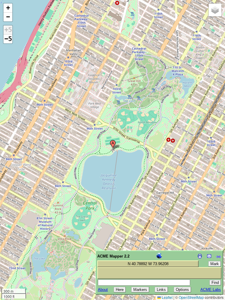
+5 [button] (8, 29)
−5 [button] (8, 38)
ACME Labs (210, 289)
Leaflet (167, 297)
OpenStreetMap (191, 297)
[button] (113, 145)
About (103, 289)
